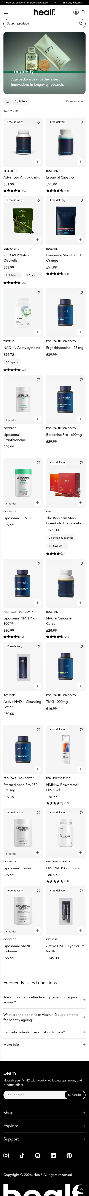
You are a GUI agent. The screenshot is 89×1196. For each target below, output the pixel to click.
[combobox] (75, 101)
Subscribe (75, 1095)
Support (11, 1139)
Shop (8, 1113)
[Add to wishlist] (38, 122)
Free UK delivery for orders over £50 (23, 2)
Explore (10, 1126)
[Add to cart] (37, 161)
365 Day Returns (69, 2)
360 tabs (11, 275)
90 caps (10, 362)
